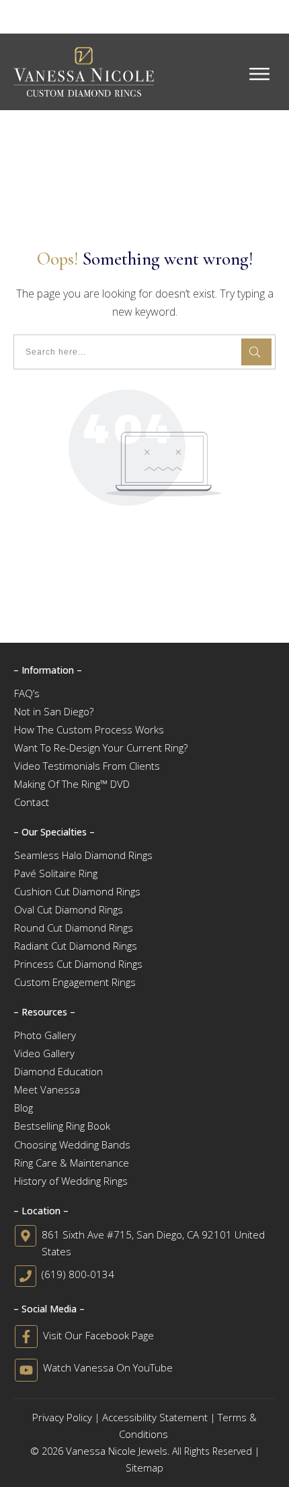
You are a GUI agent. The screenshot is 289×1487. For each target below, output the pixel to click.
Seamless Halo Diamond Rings (83, 855)
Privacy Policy (62, 1417)
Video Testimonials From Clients (87, 765)
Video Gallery (44, 1053)
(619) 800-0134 (78, 1274)
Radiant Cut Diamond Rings (75, 945)
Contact (31, 802)
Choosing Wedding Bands (72, 1144)
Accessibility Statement (155, 1417)
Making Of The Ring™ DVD (72, 784)
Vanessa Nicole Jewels (116, 1450)
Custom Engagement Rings (75, 982)
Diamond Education (58, 1071)
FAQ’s (27, 693)
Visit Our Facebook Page (98, 1335)
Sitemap (144, 1467)
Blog (23, 1107)
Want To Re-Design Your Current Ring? (101, 747)
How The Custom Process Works (89, 729)
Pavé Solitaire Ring (55, 873)
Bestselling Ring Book (62, 1125)
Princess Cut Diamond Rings (78, 964)
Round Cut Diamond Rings (73, 927)
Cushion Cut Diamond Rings (77, 891)
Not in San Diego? (53, 711)
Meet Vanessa (47, 1089)
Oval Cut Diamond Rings (68, 909)
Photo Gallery (45, 1035)
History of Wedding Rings (71, 1180)
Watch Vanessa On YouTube (108, 1367)
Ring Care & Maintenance (71, 1162)
